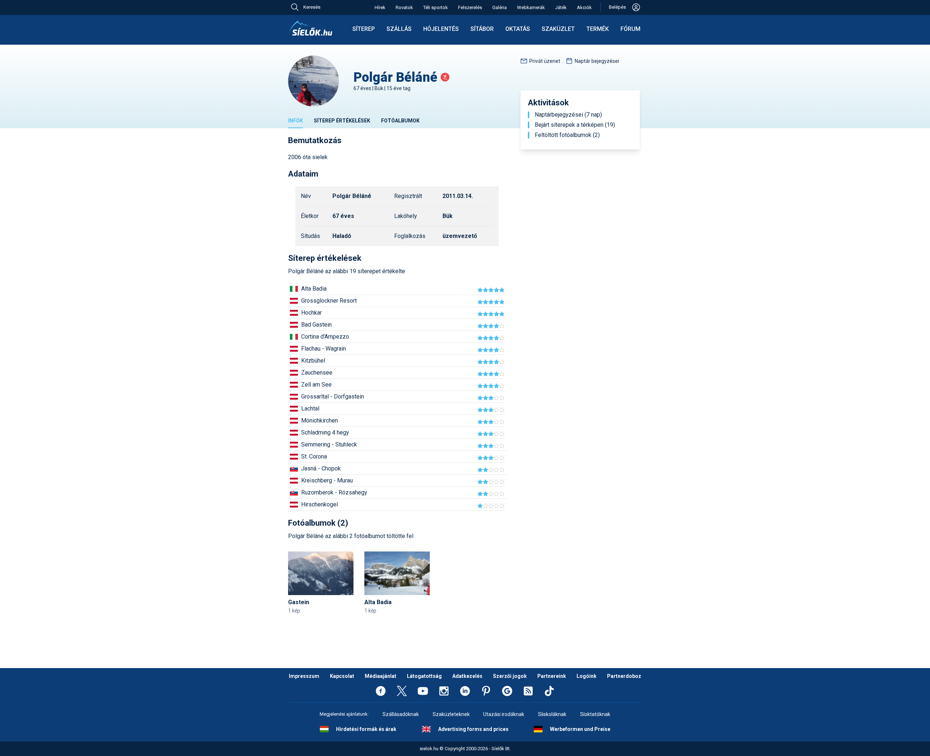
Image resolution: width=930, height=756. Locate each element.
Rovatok (404, 7)
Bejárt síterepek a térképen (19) (575, 125)
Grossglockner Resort (329, 300)
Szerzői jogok (510, 676)
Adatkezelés (467, 676)
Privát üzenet (544, 61)
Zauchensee (316, 372)
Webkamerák (531, 7)
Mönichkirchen (319, 420)
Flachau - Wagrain (323, 348)
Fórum (630, 28)
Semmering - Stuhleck (329, 444)
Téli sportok (435, 7)
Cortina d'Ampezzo (325, 336)
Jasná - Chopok (321, 468)
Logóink (587, 676)
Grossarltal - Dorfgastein (332, 396)
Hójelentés (441, 28)
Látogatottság (424, 676)
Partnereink (551, 676)
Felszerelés (470, 7)
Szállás (399, 28)
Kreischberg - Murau (327, 480)
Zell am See (316, 384)
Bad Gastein (316, 324)
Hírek (380, 7)
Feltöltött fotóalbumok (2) (567, 135)
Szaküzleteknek (451, 714)
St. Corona (314, 456)
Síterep (363, 28)
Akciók (584, 7)
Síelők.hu (310, 28)
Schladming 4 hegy (325, 432)
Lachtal (310, 408)
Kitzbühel (313, 360)
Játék (561, 7)
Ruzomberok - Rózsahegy (334, 492)
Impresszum (304, 676)
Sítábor (482, 28)
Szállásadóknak (401, 714)
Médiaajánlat (380, 676)
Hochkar (311, 312)
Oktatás (517, 28)
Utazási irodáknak (503, 714)
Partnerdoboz (624, 676)
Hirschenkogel (319, 504)
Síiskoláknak (552, 714)
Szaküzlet (558, 28)
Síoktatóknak (595, 714)
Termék (597, 28)
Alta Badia (314, 288)
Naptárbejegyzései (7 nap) (568, 115)
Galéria (499, 7)
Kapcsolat (342, 676)
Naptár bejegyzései (597, 61)
